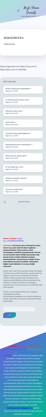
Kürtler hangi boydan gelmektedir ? (18, 89)
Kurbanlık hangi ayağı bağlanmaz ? (18, 133)
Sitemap (22, 69)
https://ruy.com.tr (28, 66)
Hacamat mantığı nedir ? (14, 189)
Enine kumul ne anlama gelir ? (16, 156)
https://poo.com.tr (9, 69)
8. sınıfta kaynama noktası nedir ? (17, 100)
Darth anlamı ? (10, 122)
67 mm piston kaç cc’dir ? (14, 167)
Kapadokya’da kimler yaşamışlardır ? (18, 145)
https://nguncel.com (9, 66)
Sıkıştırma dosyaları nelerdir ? (16, 178)
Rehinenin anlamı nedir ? (14, 111)
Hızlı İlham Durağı (31, 10)
